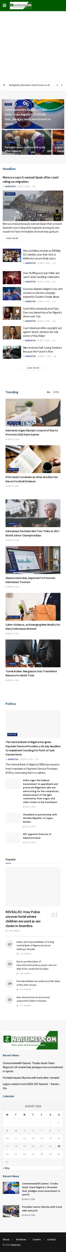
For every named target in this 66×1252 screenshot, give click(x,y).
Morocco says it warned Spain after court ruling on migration (31, 179)
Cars (8, 104)
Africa (12, 734)
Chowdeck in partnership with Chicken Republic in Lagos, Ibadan (40, 818)
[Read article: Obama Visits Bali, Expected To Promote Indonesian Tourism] (33, 560)
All (49, 392)
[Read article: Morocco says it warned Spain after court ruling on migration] (33, 206)
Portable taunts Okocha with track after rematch (31, 1077)
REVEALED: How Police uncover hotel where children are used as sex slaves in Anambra (23, 918)
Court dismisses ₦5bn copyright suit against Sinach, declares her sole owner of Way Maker (42, 332)
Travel (12, 570)
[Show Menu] (4, 5)
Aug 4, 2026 (24, 187)
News (59, 142)
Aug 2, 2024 (30, 807)
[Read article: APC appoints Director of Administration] (13, 837)
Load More (33, 368)
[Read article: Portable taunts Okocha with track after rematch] (11, 1211)
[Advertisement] (33, 46)
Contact (51, 1239)
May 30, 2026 (13, 540)
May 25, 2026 (13, 486)
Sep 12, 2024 (27, 759)
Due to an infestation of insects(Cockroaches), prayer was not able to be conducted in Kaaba (36, 965)
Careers (37, 1239)
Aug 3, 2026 (44, 263)
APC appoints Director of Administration (37, 835)
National (14, 423)
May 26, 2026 (13, 680)
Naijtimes (16, 1245)
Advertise (21, 1239)
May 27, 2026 (13, 634)
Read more (14, 238)
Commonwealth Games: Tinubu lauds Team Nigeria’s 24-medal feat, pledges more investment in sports (33, 1067)
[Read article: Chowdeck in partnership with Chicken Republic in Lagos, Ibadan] (13, 818)
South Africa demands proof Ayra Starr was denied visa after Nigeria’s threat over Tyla (42, 312)
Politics (13, 617)
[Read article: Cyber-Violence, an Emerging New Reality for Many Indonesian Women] (33, 607)
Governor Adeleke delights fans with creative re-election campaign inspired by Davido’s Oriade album (43, 292)
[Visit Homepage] (21, 5)
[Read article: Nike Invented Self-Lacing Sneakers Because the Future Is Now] (12, 352)
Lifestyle (10, 142)
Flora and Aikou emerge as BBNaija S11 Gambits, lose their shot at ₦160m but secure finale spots (41, 254)
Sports (13, 469)
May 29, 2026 (13, 439)
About (6, 1239)
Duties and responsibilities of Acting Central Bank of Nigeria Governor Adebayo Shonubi (35, 945)
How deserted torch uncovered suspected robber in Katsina (33, 999)
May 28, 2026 (13, 587)
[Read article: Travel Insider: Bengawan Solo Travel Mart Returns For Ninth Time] (33, 653)
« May (6, 1168)
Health (10, 194)
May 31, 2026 (45, 356)
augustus (10, 187)
